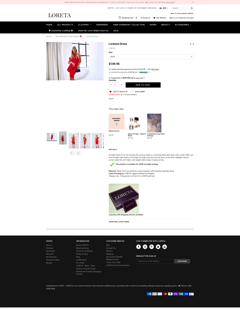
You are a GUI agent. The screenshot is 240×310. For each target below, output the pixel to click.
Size (110, 52)
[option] (75, 61)
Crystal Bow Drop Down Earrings (156, 135)
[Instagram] (145, 247)
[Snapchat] (158, 247)
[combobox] (182, 8)
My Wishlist (161, 18)
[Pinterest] (151, 247)
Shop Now (170, 2)
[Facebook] (138, 247)
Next (193, 44)
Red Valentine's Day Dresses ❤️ (69, 36)
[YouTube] (164, 247)
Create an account (186, 18)
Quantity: (112, 80)
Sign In (172, 18)
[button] (151, 78)
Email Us (146, 18)
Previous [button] (72, 153)
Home (48, 36)
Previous (190, 44)
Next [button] (78, 153)
